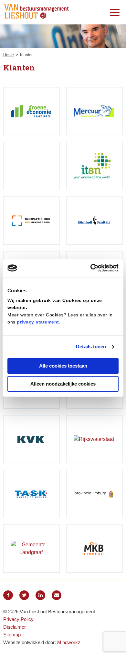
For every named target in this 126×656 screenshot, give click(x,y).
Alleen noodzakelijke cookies (63, 384)
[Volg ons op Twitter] (24, 595)
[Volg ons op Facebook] (8, 595)
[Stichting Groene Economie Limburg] (31, 111)
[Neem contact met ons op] (56, 595)
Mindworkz (68, 642)
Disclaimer (14, 627)
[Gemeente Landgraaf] (31, 548)
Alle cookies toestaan (63, 366)
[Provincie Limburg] (94, 494)
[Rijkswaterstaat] (94, 439)
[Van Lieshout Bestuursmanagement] (36, 12)
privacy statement (38, 322)
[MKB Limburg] (94, 548)
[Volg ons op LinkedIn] (40, 595)
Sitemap (12, 634)
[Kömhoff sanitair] (94, 220)
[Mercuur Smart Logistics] (94, 111)
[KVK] (31, 439)
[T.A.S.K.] (31, 494)
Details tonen (91, 347)
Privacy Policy (18, 619)
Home (8, 55)
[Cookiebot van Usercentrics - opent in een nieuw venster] (91, 268)
